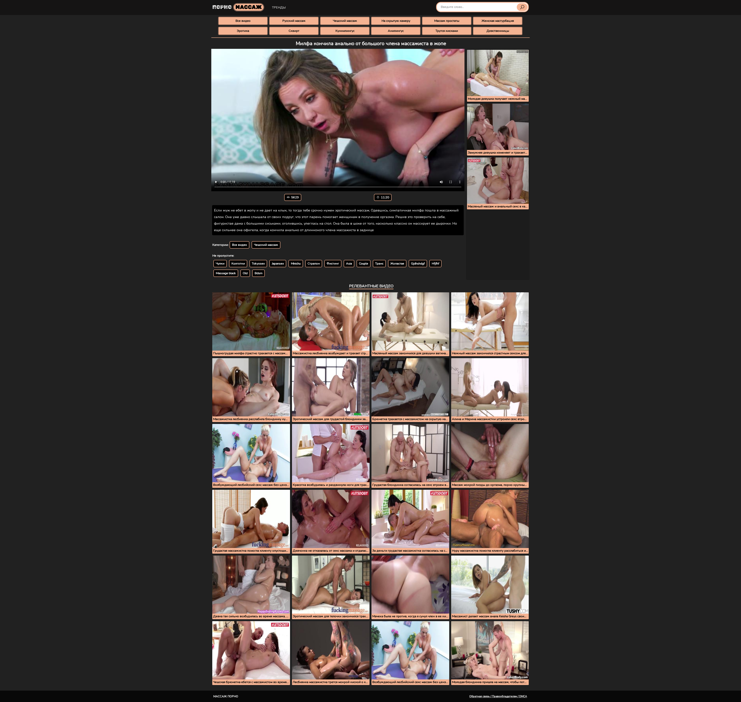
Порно (237, 7)
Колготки (238, 263)
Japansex (278, 263)
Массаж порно (225, 696)
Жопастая (397, 263)
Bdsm (258, 273)
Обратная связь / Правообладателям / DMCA (498, 696)
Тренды (279, 7)
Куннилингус (344, 31)
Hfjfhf (435, 263)
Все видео (242, 21)
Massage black (226, 273)
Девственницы (497, 31)
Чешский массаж (345, 21)
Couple (363, 263)
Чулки (220, 263)
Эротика (243, 31)
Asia (349, 263)
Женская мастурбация (498, 21)
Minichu (296, 263)
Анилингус (396, 31)
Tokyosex (258, 263)
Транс (379, 263)
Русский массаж (293, 21)
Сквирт (294, 31)
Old (245, 273)
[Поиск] (522, 7)
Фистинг (333, 263)
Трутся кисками (447, 31)
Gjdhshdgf (418, 263)
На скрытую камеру (395, 21)
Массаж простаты (446, 21)
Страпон (314, 263)
